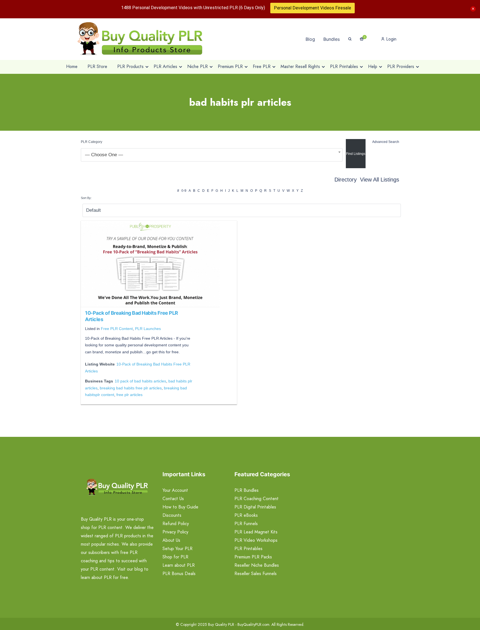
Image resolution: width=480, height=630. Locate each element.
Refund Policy (175, 523)
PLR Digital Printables (255, 507)
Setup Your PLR (177, 548)
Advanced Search (385, 142)
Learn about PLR (178, 565)
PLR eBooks (246, 515)
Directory (345, 180)
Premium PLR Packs (253, 557)
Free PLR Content (117, 328)
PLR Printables (248, 548)
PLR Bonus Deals (179, 573)
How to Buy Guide (180, 507)
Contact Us (173, 498)
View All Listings (379, 180)
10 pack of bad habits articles (140, 381)
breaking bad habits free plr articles (131, 388)
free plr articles (129, 394)
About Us (171, 540)
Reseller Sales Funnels (255, 573)
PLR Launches (148, 328)
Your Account (175, 490)
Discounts (171, 515)
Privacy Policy (175, 532)
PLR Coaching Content (256, 498)
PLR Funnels (246, 523)
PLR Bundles (246, 490)
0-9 (183, 191)
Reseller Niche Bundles (256, 565)
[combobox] (211, 155)
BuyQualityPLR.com (253, 624)
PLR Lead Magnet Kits (256, 532)
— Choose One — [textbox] (104, 154)
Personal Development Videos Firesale (312, 8)
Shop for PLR (175, 557)
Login (390, 39)
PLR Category (91, 142)
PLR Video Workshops (256, 540)
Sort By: (86, 198)
